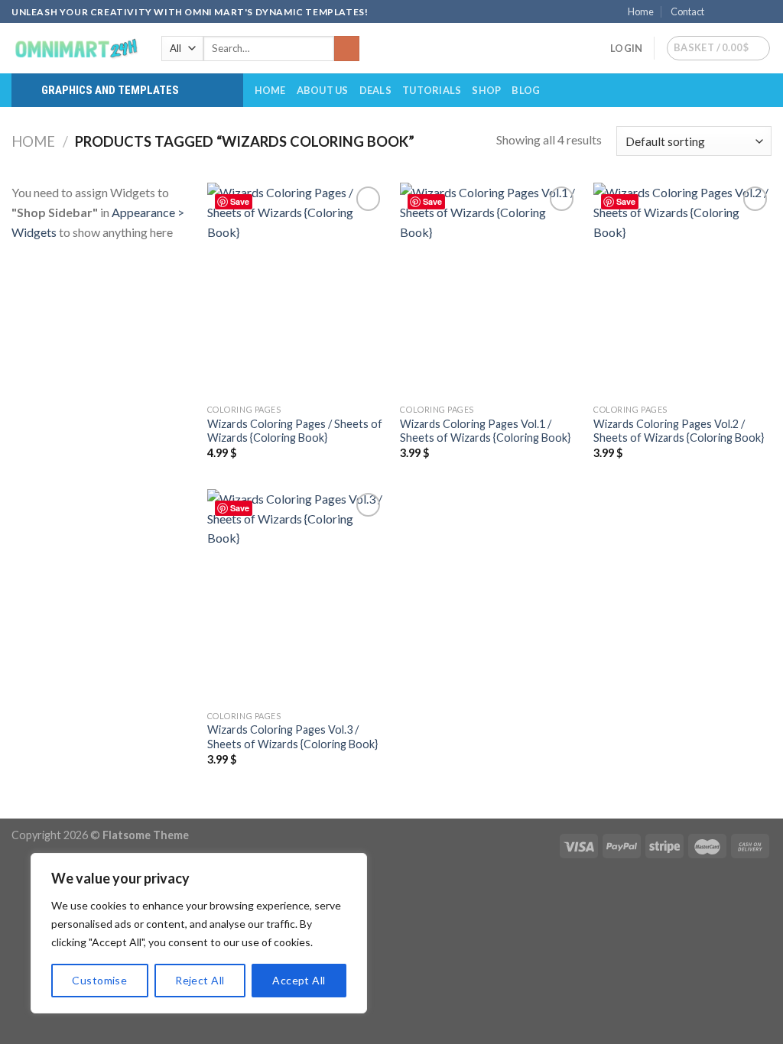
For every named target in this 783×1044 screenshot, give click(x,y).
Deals (375, 90)
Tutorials (431, 90)
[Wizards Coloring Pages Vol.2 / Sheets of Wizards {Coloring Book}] (682, 289)
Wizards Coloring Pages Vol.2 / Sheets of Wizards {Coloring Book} (678, 431)
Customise (99, 980)
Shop (486, 90)
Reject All (199, 980)
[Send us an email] (763, 12)
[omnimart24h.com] (74, 48)
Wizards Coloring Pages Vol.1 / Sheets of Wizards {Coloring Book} (485, 431)
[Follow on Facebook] (720, 12)
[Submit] (346, 49)
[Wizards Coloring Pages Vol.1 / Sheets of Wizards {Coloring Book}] (489, 289)
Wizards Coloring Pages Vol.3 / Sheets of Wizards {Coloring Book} (292, 737)
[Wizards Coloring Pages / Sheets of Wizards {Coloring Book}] (296, 289)
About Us (323, 90)
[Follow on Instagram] (734, 12)
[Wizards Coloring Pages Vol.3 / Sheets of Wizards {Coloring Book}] (296, 595)
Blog (526, 90)
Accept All (298, 980)
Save (239, 201)
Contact (687, 11)
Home (641, 11)
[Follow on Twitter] (749, 12)
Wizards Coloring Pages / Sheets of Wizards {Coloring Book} (294, 431)
